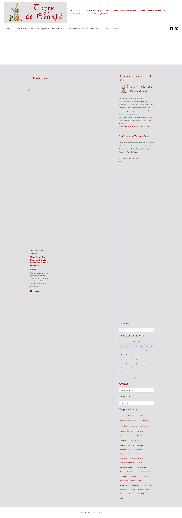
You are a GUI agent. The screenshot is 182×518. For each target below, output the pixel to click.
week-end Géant (140, 494)
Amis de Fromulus (142, 416)
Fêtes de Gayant (138, 449)
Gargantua (123, 454)
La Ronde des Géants (126, 467)
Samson (122, 494)
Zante (121, 498)
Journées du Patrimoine (127, 463)
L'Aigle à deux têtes (143, 463)
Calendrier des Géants (127, 431)
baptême (124, 425)
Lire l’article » (35, 291)
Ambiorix (131, 416)
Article (32, 251)
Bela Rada (134, 426)
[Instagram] (176, 28)
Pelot (140, 481)
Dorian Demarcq (142, 436)
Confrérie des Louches (126, 436)
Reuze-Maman (148, 485)
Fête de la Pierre (138, 445)
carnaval (140, 431)
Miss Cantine (124, 481)
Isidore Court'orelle (137, 458)
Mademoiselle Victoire (127, 472)
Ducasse (123, 440)
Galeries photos (41, 29)
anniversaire (143, 420)
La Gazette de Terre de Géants (23, 29)
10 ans (122, 416)
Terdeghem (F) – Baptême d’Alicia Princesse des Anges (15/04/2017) (39, 261)
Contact (105, 29)
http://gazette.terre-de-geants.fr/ (129, 158)
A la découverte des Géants (77, 29)
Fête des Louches (125, 449)
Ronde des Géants (143, 489)
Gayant (132, 454)
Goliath (140, 454)
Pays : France (39, 251)
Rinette (132, 489)
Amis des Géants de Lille (127, 421)
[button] (48, 28)
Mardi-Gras (123, 476)
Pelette (133, 481)
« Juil (135, 378)
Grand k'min (124, 458)
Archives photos (57, 29)
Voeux (130, 494)
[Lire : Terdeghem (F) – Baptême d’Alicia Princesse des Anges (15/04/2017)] (39, 168)
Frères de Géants (125, 445)
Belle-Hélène (144, 426)
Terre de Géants (98, 513)
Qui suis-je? (115, 29)
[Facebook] (171, 28)
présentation (136, 485)
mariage (146, 476)
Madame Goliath (141, 467)
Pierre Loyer (124, 485)
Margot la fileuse (136, 476)
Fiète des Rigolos (135, 441)
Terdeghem (33, 253)
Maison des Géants (144, 472)
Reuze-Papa (123, 489)
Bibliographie (95, 29)
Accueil (7, 29)
